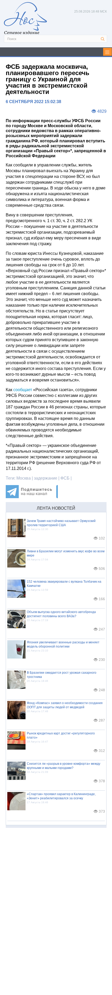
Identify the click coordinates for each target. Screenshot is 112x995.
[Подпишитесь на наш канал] (32, 496)
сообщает (22, 389)
